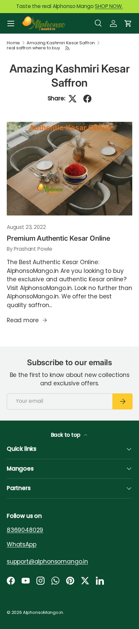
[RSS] (67, 48)
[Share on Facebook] (87, 98)
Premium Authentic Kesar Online (58, 238)
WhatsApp (21, 544)
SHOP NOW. (108, 6)
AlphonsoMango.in (43, 612)
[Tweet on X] (72, 98)
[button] (128, 23)
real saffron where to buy (33, 48)
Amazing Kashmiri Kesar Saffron (61, 43)
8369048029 (25, 530)
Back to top (66, 434)
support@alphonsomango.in (47, 561)
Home (13, 43)
